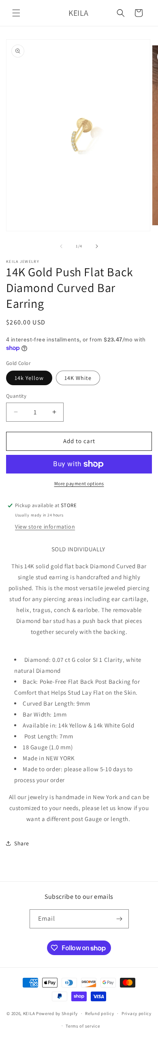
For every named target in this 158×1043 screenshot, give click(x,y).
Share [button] (21, 843)
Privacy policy (137, 1013)
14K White (78, 378)
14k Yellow (29, 378)
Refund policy (99, 1013)
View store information (45, 526)
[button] (16, 13)
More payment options (79, 483)
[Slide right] (97, 246)
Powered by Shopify (57, 1013)
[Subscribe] (119, 918)
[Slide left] (61, 246)
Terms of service (83, 1026)
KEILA (29, 1013)
